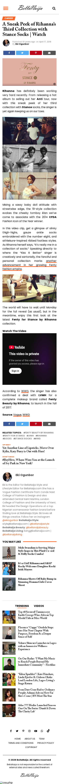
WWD (25, 391)
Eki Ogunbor (22, 44)
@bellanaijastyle (39, 523)
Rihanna (42, 436)
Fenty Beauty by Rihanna (39, 433)
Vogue (17, 415)
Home (18, 738)
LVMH (31, 436)
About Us (30, 738)
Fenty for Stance (14, 436)
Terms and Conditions (20, 743)
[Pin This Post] (36, 53)
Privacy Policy (45, 743)
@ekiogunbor (10, 520)
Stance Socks (23, 439)
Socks (8, 439)
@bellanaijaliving (12, 534)
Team (41, 738)
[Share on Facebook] (9, 53)
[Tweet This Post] (22, 53)
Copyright (31, 747)
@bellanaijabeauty (37, 527)
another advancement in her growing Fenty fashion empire (29, 265)
